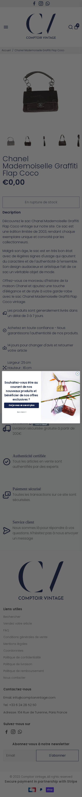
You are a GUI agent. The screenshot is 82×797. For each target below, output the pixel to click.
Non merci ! (21, 412)
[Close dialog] (77, 374)
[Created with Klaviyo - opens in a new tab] (41, 424)
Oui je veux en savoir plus (21, 405)
